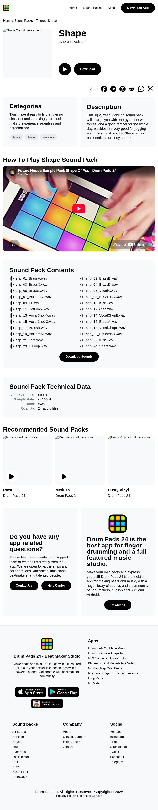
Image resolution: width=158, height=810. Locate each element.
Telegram (116, 762)
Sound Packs (92, 7)
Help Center (56, 585)
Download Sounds (79, 356)
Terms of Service (90, 795)
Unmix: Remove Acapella (105, 653)
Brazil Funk (20, 772)
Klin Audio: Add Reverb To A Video (111, 663)
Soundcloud (118, 746)
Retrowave (19, 777)
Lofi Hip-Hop (21, 756)
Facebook (117, 756)
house (31, 137)
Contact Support (74, 736)
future (16, 137)
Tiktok (114, 741)
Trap (15, 746)
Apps (111, 7)
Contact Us (24, 585)
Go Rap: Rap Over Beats (105, 668)
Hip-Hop (18, 736)
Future (40, 20)
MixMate (94, 683)
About (67, 731)
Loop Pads (95, 678)
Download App (138, 7)
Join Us (68, 746)
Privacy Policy (66, 795)
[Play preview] (11, 476)
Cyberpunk (19, 751)
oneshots (48, 137)
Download (87, 69)
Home (73, 7)
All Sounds (19, 731)
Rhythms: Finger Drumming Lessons (113, 673)
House (16, 741)
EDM (15, 767)
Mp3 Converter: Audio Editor (107, 658)
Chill (15, 762)
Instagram (117, 736)
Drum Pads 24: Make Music (107, 648)
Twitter (114, 751)
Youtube (116, 731)
